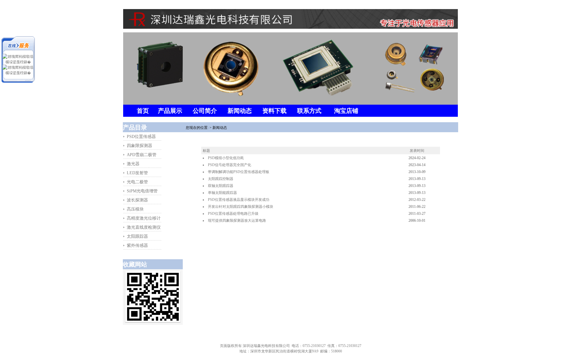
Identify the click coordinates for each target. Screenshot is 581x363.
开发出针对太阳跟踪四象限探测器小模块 (240, 206)
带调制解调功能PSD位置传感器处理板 (238, 172)
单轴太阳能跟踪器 (222, 193)
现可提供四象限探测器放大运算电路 (237, 220)
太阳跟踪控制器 (220, 179)
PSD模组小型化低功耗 (226, 158)
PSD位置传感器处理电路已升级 (233, 213)
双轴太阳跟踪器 (220, 186)
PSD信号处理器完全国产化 (229, 165)
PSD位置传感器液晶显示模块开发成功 (238, 200)
